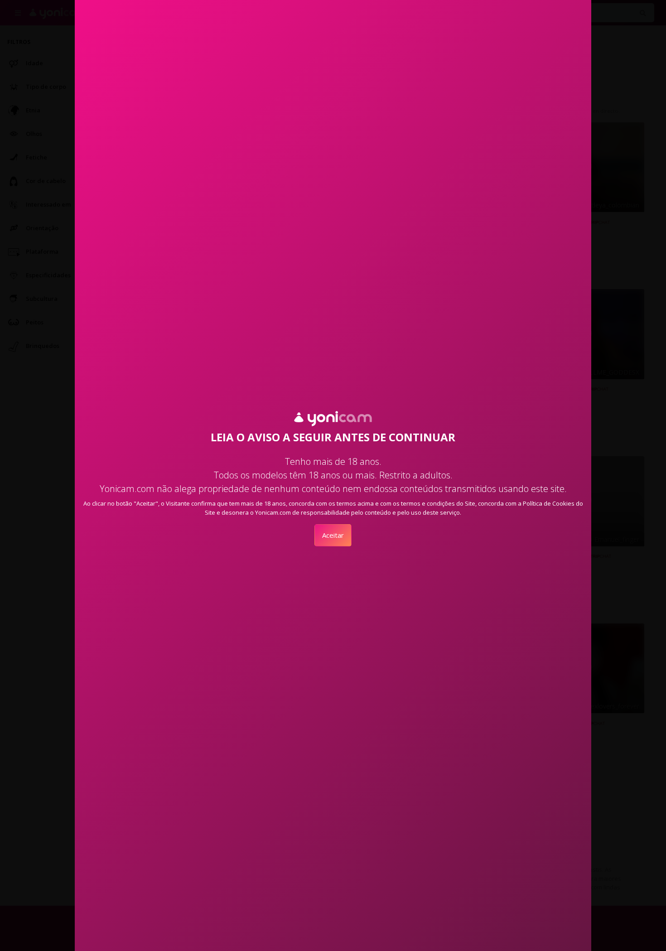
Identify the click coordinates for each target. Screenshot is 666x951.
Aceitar (333, 535)
